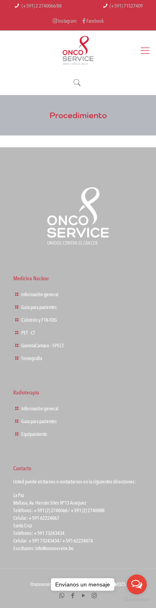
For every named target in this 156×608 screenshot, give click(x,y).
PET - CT (28, 333)
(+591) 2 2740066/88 (42, 6)
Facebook (95, 21)
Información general (39, 294)
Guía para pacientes (39, 307)
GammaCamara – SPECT (42, 345)
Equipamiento (34, 434)
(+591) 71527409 (126, 6)
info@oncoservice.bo (54, 548)
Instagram (66, 21)
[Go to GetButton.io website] (137, 599)
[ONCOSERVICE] (78, 51)
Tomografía (31, 358)
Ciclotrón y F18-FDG (39, 320)
